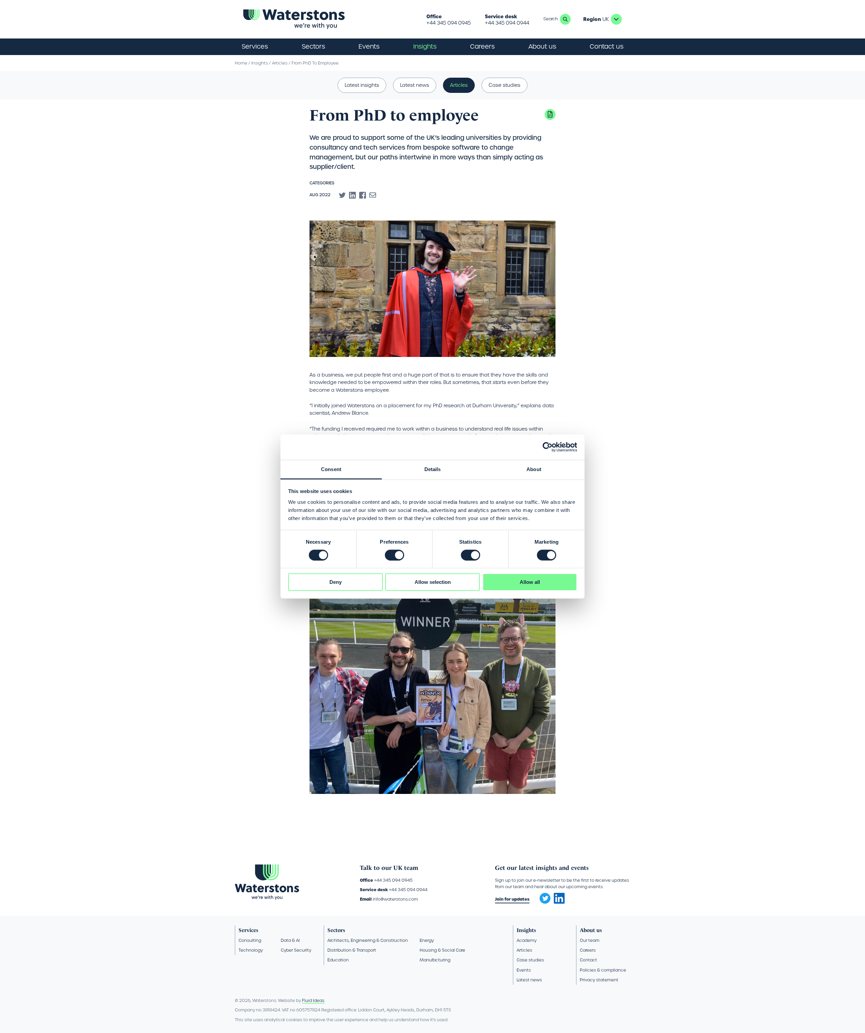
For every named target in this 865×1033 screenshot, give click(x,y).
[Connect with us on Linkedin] (559, 902)
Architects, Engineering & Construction (367, 940)
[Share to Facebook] (362, 195)
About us (591, 930)
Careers (588, 950)
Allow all (530, 582)
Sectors (336, 930)
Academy (527, 940)
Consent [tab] (331, 469)
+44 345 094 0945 (448, 23)
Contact (588, 959)
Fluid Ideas (313, 1000)
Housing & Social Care (442, 950)
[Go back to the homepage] (294, 19)
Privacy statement (599, 979)
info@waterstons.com (395, 899)
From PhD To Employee (315, 63)
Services (248, 930)
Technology (251, 950)
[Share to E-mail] (372, 195)
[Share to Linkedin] (352, 195)
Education (338, 959)
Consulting (250, 940)
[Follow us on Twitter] (543, 896)
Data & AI (290, 940)
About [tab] (533, 469)
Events (369, 46)
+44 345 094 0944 (507, 23)
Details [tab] (432, 469)
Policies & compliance (603, 970)
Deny (335, 582)
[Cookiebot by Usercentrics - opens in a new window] (547, 447)
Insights (425, 46)
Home (241, 63)
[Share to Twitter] (342, 195)
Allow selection (433, 582)
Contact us (606, 46)
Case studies (504, 85)
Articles (280, 63)
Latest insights (362, 85)
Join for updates (512, 899)
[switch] (394, 555)
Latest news (414, 85)
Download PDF (550, 114)
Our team (589, 940)
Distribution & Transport (351, 950)
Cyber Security (296, 950)
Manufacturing (435, 959)
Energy (427, 940)
